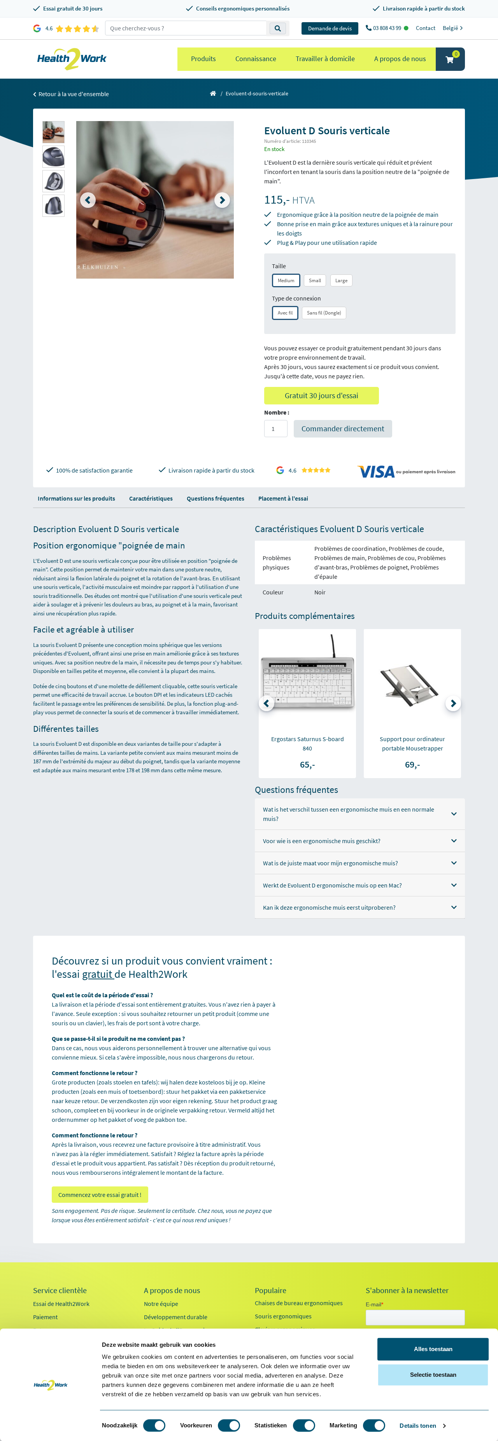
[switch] (229, 1425)
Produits (203, 58)
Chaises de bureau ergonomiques (299, 1303)
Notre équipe (161, 1303)
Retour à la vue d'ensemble (73, 94)
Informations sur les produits (76, 498)
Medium (286, 280)
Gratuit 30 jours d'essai (321, 395)
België (451, 28)
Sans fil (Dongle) (324, 312)
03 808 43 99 (387, 28)
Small (315, 280)
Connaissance (255, 58)
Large (341, 280)
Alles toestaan (433, 1349)
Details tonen (418, 1425)
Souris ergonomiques (283, 1316)
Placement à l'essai (283, 498)
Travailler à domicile (325, 58)
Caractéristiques (151, 498)
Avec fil (285, 312)
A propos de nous (400, 58)
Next (222, 200)
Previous (88, 200)
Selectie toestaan (433, 1374)
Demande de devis (330, 28)
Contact (425, 28)
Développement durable (175, 1317)
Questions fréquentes (215, 498)
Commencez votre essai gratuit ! (100, 1194)
